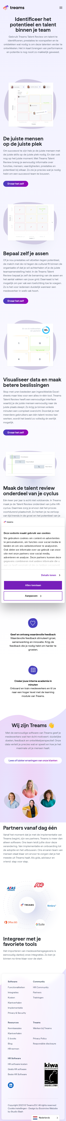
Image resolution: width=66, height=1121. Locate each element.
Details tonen (48, 575)
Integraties (13, 992)
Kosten (11, 997)
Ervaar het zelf (16, 183)
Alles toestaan (33, 585)
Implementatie (15, 1008)
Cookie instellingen (17, 1108)
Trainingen (38, 997)
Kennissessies (14, 1028)
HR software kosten (17, 1064)
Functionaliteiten (16, 987)
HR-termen (13, 1048)
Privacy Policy (40, 1038)
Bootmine (44, 1108)
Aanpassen (31, 595)
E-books (12, 1038)
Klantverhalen (15, 1002)
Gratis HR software (17, 1069)
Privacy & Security (17, 1013)
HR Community (41, 987)
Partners (37, 992)
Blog (10, 1043)
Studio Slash (17, 1111)
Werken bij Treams (42, 1028)
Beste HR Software (17, 1074)
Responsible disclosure (44, 1043)
